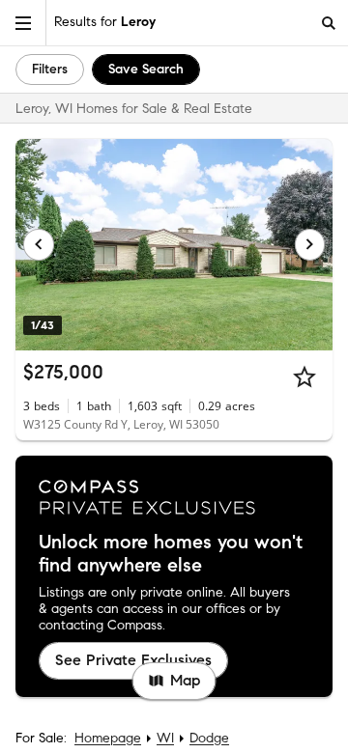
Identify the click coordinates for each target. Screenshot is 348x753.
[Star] (304, 376)
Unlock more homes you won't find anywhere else (171, 554)
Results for (105, 22)
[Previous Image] (38, 244)
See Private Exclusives (133, 660)
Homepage (107, 738)
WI (165, 738)
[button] (23, 22)
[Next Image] (310, 244)
